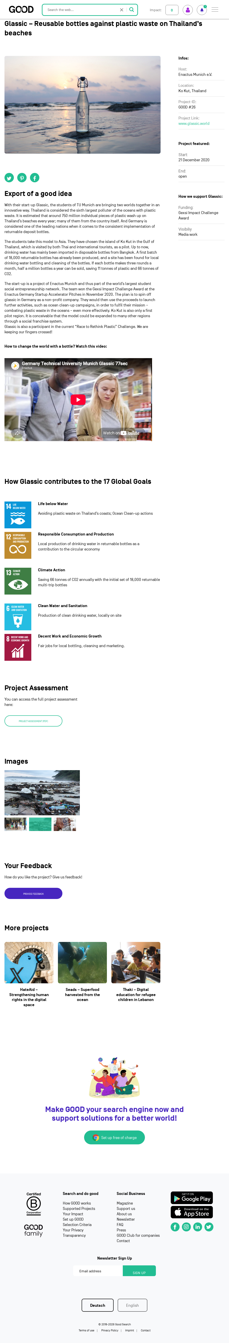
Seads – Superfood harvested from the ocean (82, 994)
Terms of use (86, 1330)
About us (124, 1214)
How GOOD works (77, 1203)
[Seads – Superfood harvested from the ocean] (82, 962)
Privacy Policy (109, 1330)
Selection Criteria (77, 1224)
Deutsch (97, 1305)
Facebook (34, 177)
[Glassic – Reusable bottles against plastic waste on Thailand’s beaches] (82, 105)
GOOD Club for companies (138, 1235)
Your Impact (73, 1214)
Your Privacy (73, 1230)
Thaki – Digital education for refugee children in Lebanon (136, 994)
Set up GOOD (73, 1219)
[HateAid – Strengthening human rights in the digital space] (28, 962)
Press (121, 1230)
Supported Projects (79, 1208)
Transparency (74, 1235)
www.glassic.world (194, 123)
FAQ (120, 1224)
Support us (126, 1208)
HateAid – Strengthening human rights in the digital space (29, 997)
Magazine (125, 1203)
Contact (123, 1241)
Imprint (129, 1330)
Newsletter (126, 1219)
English (132, 1305)
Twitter (9, 177)
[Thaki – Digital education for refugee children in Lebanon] (135, 962)
